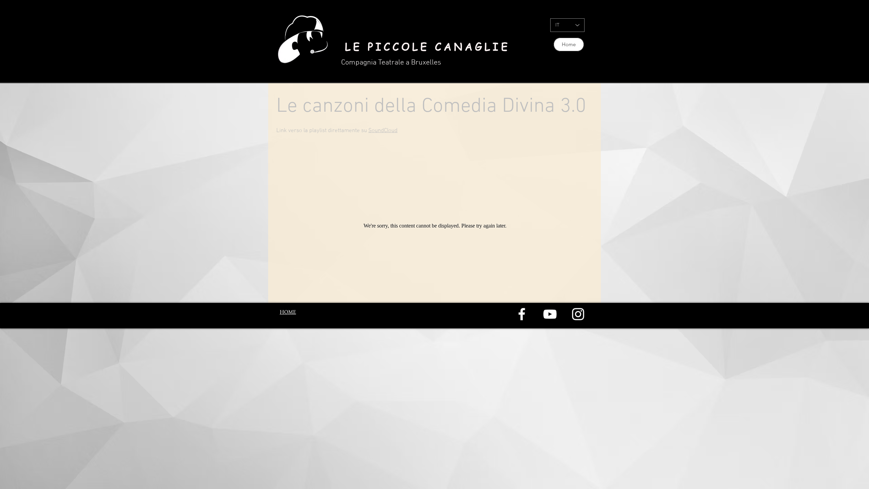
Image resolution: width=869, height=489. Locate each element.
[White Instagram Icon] (578, 314)
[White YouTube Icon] (550, 314)
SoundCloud (382, 130)
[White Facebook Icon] (522, 314)
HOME (288, 311)
